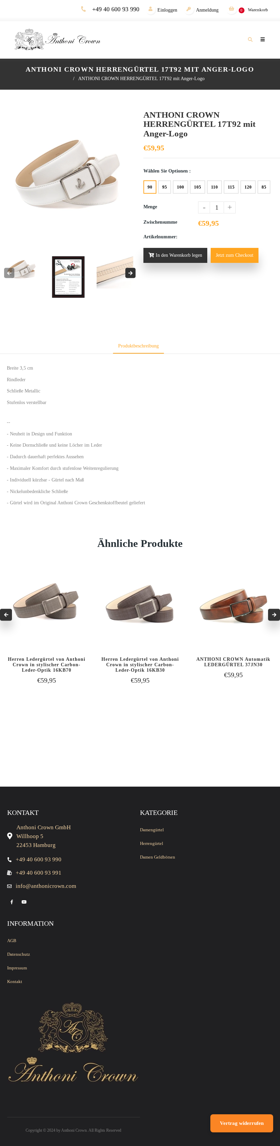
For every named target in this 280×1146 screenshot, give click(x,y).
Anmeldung (207, 10)
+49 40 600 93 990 (115, 9)
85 (264, 187)
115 (231, 187)
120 (248, 187)
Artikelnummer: (160, 236)
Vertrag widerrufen (242, 1123)
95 (164, 187)
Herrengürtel (151, 843)
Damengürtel (152, 829)
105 (197, 187)
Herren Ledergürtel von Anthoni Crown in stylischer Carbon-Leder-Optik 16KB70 (46, 665)
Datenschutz (18, 954)
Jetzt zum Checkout (234, 255)
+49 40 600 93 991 (38, 872)
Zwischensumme (160, 222)
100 (180, 187)
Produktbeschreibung (138, 345)
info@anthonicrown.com (46, 886)
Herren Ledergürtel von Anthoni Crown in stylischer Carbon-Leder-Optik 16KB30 (140, 665)
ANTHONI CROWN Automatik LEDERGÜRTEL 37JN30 (233, 662)
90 (150, 187)
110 (214, 187)
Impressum (17, 967)
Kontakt (14, 981)
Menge (150, 206)
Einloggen (167, 10)
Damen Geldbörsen (157, 857)
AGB (11, 940)
